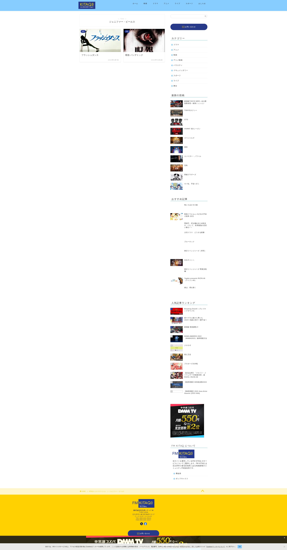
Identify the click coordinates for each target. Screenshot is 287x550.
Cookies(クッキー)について (215, 546)
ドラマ (155, 3)
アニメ (166, 3)
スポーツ (189, 3)
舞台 (175, 86)
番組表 (178, 473)
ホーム (135, 3)
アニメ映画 (178, 60)
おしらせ (202, 3)
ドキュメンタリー (181, 70)
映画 (145, 3)
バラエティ (178, 65)
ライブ (177, 3)
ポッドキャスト (182, 479)
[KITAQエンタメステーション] (86, 8)
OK (240, 546)
